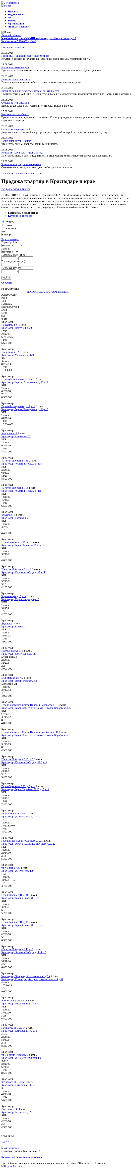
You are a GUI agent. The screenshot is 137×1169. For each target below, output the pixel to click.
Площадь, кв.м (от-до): (14, 254)
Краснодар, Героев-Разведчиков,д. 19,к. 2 (24, 409)
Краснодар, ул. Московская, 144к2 (20, 816)
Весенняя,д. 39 (9, 1109)
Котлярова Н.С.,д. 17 (13, 1027)
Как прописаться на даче (15, 67)
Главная (5, 173)
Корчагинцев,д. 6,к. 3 (13, 596)
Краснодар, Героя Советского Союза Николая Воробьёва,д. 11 (36, 735)
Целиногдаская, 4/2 (12, 677)
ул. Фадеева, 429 (10, 867)
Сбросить (6, 282)
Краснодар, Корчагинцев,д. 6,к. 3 (20, 599)
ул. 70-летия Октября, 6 (14, 1054)
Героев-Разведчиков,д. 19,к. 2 (18, 406)
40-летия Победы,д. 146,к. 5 (17, 949)
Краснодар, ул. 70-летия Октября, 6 (21, 1057)
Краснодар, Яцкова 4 (13, 626)
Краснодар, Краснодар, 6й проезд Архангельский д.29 (32, 979)
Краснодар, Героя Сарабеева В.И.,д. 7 (22, 545)
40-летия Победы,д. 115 (14, 487)
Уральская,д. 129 (10, 352)
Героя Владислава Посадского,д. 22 (21, 840)
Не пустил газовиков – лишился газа (22, 152)
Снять (9, 225)
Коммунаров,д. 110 (12, 650)
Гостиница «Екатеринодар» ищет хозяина (25, 55)
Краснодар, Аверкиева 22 (16, 436)
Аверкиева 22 (9, 433)
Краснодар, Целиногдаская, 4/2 (19, 680)
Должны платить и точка (15, 79)
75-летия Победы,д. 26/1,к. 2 (17, 759)
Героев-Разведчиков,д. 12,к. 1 (18, 379)
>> (9, 1141)
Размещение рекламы (29, 1157)
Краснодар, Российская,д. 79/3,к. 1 (21, 1003)
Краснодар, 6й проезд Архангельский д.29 (25, 976)
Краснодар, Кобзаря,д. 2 (15, 517)
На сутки (11, 228)
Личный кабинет (11, 35)
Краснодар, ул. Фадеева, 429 (17, 870)
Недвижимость (23, 173)
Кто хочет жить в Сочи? (15, 114)
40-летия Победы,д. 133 (14, 460)
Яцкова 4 (6, 623)
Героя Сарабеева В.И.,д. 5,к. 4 (18, 786)
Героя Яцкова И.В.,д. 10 (15, 895)
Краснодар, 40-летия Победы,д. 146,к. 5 (23, 952)
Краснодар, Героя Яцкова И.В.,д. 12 (21, 925)
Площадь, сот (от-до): (13, 261)
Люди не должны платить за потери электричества (30, 90)
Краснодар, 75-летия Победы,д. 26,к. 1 (23, 572)
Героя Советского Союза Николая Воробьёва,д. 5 (29, 704)
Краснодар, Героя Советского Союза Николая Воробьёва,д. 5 (36, 707)
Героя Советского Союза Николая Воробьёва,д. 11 (29, 732)
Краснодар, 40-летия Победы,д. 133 (21, 463)
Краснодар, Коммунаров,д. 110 (18, 653)
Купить (10, 221)
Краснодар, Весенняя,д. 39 (16, 1112)
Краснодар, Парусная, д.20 (16, 327)
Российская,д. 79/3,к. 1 (14, 1000)
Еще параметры (10, 239)
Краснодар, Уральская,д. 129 (17, 355)
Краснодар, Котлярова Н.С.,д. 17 (20, 1030)
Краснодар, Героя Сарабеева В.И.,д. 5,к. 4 (25, 789)
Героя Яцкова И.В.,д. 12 (15, 922)
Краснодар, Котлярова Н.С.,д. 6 (19, 1085)
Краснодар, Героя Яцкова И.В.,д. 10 (21, 898)
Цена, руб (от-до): (11, 267)
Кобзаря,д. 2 (8, 514)
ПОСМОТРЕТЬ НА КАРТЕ (43, 291)
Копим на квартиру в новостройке (21, 164)
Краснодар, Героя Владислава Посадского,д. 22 (28, 843)
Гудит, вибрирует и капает (16, 140)
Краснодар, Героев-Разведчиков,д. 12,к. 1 (24, 382)
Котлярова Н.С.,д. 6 (12, 1082)
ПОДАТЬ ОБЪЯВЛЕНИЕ (15, 189)
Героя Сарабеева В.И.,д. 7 (16, 542)
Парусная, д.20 (9, 324)
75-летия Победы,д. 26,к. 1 (16, 569)
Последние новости (12, 47)
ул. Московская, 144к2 (14, 813)
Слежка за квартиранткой (16, 129)
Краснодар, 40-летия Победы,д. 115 (21, 490)
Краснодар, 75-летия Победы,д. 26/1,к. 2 (24, 762)
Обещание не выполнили (15, 102)
